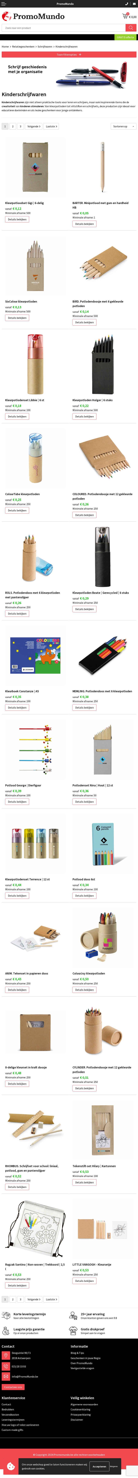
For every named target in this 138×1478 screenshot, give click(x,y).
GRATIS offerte (125, 37)
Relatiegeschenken (23, 46)
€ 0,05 (81, 213)
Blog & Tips (77, 1353)
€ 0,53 (81, 1171)
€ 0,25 (13, 499)
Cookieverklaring (80, 1409)
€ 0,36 (81, 791)
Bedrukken (8, 1409)
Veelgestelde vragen (82, 1368)
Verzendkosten (10, 1414)
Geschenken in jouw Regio (85, 1358)
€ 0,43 (13, 979)
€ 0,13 (13, 307)
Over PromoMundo (81, 1363)
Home (5, 46)
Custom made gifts (12, 1430)
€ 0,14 (81, 311)
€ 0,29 (81, 598)
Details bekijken (17, 219)
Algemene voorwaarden (84, 1404)
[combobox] (64, 28)
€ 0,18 (13, 406)
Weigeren (114, 1466)
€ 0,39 (13, 791)
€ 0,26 (81, 504)
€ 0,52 (13, 1176)
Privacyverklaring (81, 1414)
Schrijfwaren (45, 46)
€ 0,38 (81, 697)
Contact (6, 1404)
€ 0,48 (13, 1073)
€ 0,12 (13, 208)
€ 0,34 (81, 885)
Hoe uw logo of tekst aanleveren (20, 1424)
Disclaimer (77, 1419)
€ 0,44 (13, 885)
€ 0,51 (81, 1077)
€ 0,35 (13, 697)
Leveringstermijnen (13, 1419)
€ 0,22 (81, 406)
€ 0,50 (81, 979)
